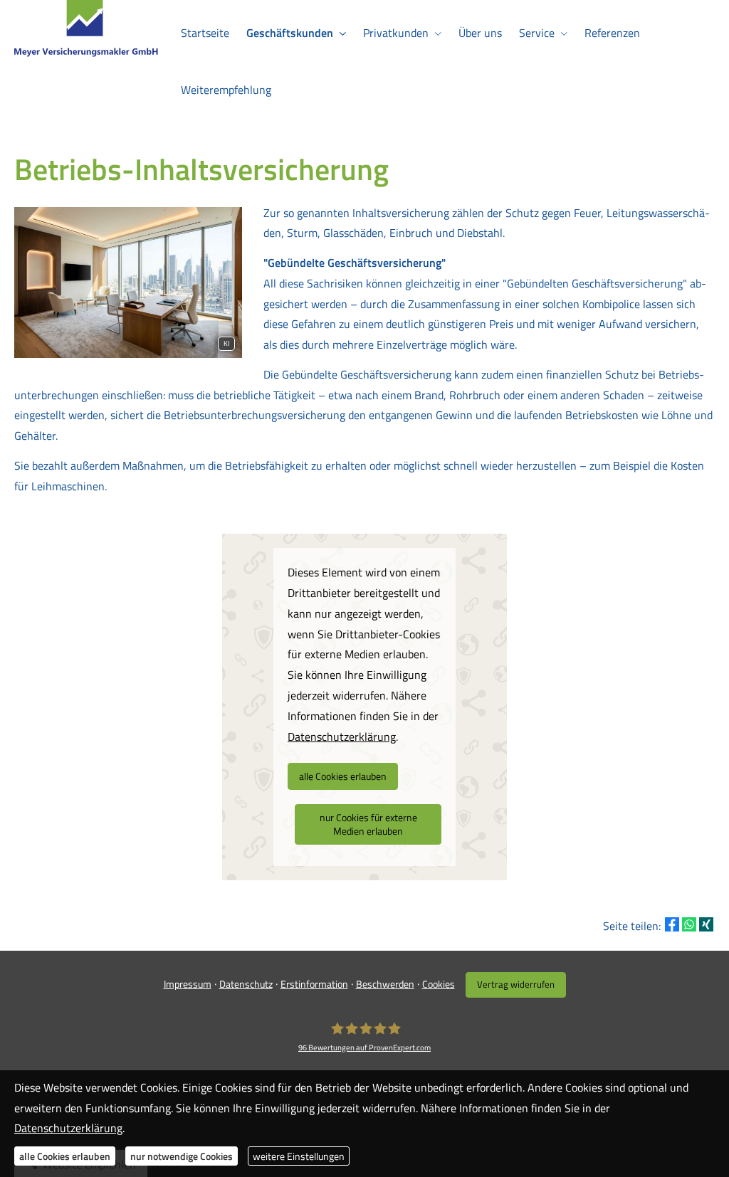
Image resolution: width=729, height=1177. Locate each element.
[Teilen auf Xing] (706, 924)
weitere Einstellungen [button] (299, 1156)
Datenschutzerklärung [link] (342, 736)
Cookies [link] (438, 983)
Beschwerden (385, 983)
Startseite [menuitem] (205, 32)
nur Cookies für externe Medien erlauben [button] (368, 824)
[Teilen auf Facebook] (672, 924)
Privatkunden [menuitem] (396, 32)
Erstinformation (314, 983)
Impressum (187, 983)
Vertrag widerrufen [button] (516, 984)
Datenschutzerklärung (68, 1127)
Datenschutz (246, 983)
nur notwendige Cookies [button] (181, 1156)
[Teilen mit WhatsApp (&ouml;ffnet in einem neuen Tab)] (689, 924)
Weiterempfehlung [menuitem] (226, 89)
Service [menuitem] (537, 32)
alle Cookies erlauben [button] (343, 776)
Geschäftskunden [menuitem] (289, 32)
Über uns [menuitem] (480, 32)
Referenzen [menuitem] (612, 32)
